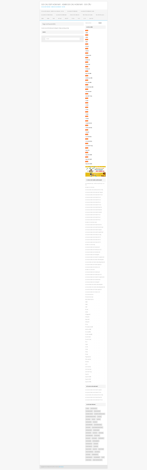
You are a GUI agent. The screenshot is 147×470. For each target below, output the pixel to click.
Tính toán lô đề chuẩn (87, 14)
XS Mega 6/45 (88, 55)
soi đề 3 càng (88, 459)
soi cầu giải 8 (88, 432)
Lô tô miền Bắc (89, 136)
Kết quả (59, 18)
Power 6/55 (88, 64)
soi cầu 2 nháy (88, 430)
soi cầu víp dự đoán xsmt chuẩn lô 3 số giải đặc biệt (94, 257)
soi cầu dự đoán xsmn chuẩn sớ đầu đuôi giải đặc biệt (95, 287)
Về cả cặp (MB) (88, 82)
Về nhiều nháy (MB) (89, 86)
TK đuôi (87, 118)
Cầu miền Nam (88, 91)
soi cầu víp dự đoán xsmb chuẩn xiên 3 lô (93, 239)
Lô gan (87, 100)
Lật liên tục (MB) (89, 77)
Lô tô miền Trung (89, 145)
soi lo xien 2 (97, 451)
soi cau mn (88, 427)
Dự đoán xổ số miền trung (47, 14)
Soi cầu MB (101, 432)
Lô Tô (84, 18)
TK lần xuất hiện (89, 127)
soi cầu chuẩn (96, 430)
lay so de (99, 416)
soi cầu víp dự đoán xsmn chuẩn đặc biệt (92, 279)
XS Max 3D (88, 68)
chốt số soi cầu (94, 408)
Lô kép (87, 109)
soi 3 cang (88, 419)
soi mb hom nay (95, 454)
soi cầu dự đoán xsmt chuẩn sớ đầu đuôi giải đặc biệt (95, 262)
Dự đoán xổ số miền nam (61, 14)
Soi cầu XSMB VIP (96, 441)
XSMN (48, 18)
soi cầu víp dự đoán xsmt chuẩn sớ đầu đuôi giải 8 (94, 259)
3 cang (87, 408)
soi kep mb (96, 446)
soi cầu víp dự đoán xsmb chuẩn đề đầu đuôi (93, 209)
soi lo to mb (101, 449)
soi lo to (95, 449)
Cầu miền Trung (89, 96)
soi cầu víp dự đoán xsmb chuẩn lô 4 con (92, 214)
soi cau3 (98, 419)
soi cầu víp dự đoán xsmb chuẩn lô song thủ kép (94, 232)
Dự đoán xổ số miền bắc (72, 11)
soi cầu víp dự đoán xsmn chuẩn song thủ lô (93, 289)
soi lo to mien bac (89, 451)
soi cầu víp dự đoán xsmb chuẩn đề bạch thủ (93, 207)
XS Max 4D (88, 59)
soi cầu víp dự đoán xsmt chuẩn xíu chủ (92, 267)
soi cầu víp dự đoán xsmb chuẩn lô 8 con (92, 219)
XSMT (54, 18)
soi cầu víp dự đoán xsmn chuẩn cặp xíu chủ (93, 274)
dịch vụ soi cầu (97, 411)
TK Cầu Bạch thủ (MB (89, 326)
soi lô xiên (88, 454)
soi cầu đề (96, 443)
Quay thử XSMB (89, 154)
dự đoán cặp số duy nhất (90, 416)
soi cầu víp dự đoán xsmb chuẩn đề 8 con (93, 202)
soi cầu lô (95, 432)
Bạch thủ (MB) (88, 73)
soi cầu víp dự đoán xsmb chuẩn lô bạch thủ (93, 224)
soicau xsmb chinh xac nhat (97, 427)
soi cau (93, 419)
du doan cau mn (89, 411)
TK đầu (87, 114)
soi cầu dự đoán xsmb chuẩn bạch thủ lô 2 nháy (94, 189)
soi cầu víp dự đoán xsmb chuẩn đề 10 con (93, 204)
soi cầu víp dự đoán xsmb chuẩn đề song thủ (93, 212)
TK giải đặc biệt (89, 123)
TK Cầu (73, 18)
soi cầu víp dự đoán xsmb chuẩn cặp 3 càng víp (94, 192)
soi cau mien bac (89, 424)
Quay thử (91, 18)
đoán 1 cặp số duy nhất (97, 459)
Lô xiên (87, 105)
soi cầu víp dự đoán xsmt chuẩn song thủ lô (93, 264)
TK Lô (79, 18)
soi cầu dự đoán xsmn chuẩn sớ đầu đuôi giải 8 (93, 284)
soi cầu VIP (88, 438)
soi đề (103, 457)
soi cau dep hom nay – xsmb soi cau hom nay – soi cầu (52, 11)
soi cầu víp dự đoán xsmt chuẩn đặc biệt (92, 252)
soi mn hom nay (89, 457)
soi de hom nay (89, 446)
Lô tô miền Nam (89, 141)
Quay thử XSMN (89, 163)
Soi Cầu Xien (94, 438)
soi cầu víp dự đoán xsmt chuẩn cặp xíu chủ (93, 249)
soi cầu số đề (97, 435)
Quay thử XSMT (89, 159)
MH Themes (61, 466)
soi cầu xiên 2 (101, 438)
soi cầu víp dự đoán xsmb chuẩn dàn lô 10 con (94, 194)
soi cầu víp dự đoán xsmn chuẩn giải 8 (92, 282)
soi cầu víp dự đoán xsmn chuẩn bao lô (92, 272)
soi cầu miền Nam (89, 435)
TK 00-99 (87, 132)
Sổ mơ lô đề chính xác (74, 14)
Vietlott (66, 18)
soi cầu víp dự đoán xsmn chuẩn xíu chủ (92, 291)
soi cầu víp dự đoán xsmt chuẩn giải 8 (92, 254)
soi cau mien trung (97, 424)
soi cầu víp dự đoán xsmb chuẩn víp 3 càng (93, 234)
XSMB (42, 18)
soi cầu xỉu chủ (89, 443)
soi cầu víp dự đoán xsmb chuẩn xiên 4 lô (93, 242)
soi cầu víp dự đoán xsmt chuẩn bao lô (92, 247)
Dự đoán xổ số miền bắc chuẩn (87, 11)
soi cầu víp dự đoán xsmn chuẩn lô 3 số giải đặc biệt (94, 277)
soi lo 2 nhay (88, 449)
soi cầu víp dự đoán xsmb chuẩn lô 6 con (92, 217)
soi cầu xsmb (88, 441)
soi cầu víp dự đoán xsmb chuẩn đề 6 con (93, 199)
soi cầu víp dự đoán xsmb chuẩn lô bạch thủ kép (94, 227)
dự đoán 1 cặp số (89, 413)
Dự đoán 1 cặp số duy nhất (99, 413)
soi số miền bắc (97, 457)
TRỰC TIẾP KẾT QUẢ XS (100, 14)
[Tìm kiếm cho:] (62, 39)
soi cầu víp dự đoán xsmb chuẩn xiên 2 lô (93, 237)
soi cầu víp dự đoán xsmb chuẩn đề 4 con (93, 197)
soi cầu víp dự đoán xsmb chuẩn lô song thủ (93, 229)
